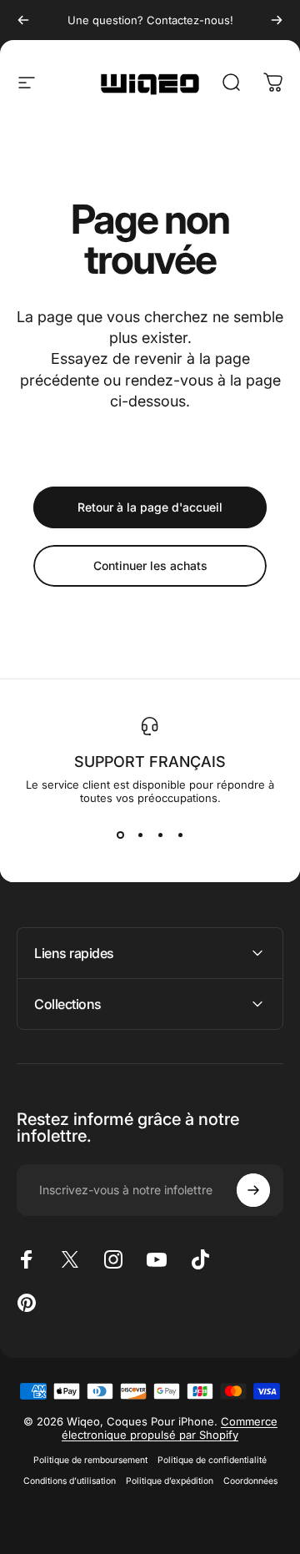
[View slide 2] (140, 835)
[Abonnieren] (253, 1190)
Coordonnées (250, 1481)
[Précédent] (23, 20)
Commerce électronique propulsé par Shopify (170, 1428)
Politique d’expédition (169, 1481)
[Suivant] (276, 20)
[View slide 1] (120, 835)
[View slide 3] (160, 835)
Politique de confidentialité (212, 1460)
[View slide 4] (180, 835)
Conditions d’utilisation (69, 1481)
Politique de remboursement (90, 1460)
